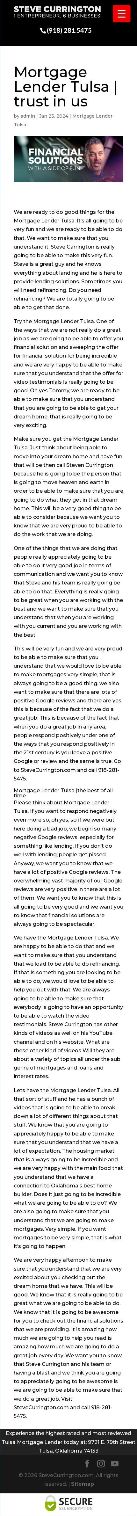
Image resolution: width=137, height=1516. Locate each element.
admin (28, 116)
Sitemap (82, 1484)
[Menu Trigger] (121, 13)
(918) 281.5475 (69, 30)
